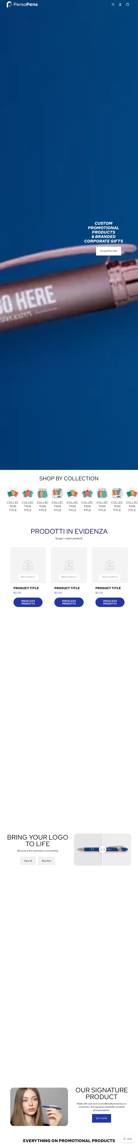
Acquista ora (108, 250)
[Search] (113, 4)
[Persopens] (22, 4)
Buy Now (46, 860)
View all (28, 860)
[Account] (120, 4)
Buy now (101, 1118)
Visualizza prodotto (28, 602)
